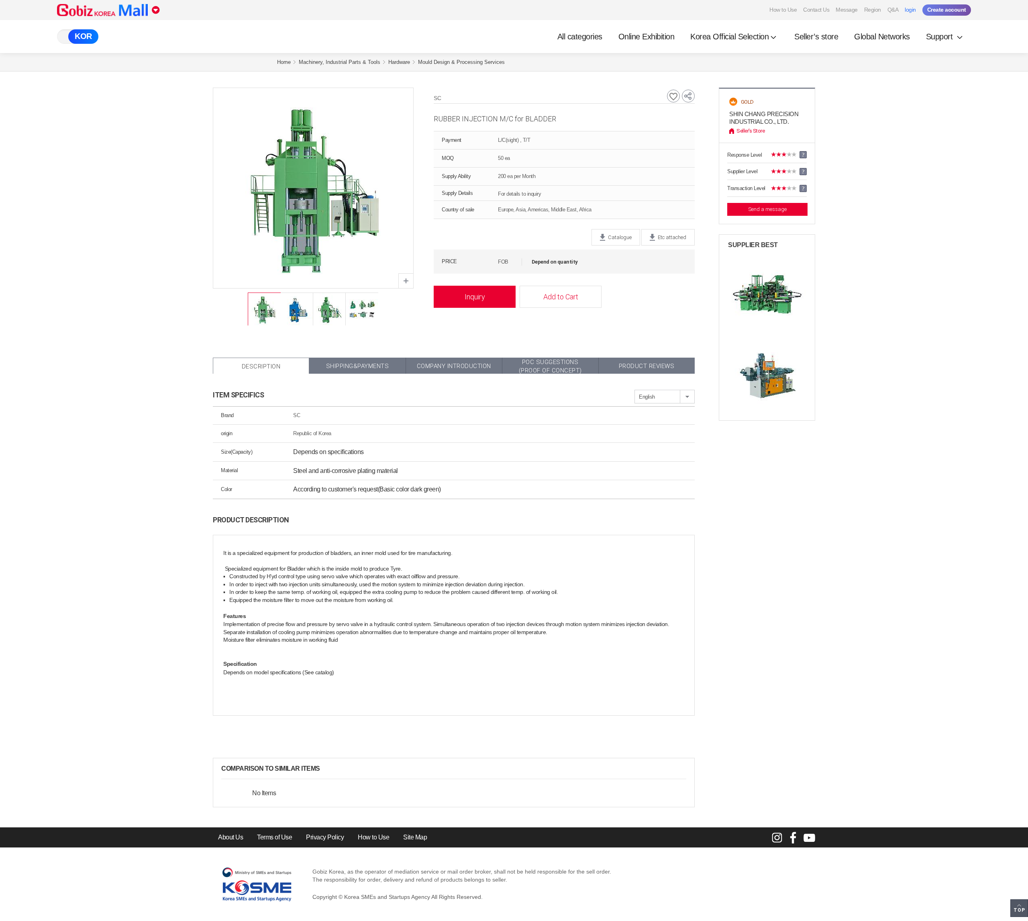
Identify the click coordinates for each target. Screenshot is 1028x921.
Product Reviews (647, 366)
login (910, 9)
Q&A (893, 9)
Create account (946, 9)
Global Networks (882, 36)
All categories (579, 36)
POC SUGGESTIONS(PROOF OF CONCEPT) (550, 366)
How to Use (783, 9)
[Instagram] (777, 837)
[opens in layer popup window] (406, 281)
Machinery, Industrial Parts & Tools (339, 62)
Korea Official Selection (729, 36)
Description (261, 366)
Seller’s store (816, 36)
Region (872, 9)
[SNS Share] (688, 96)
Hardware (399, 62)
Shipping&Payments (357, 366)
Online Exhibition (646, 36)
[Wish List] (673, 96)
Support (940, 36)
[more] (326, 768)
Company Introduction (454, 366)
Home (284, 62)
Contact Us (816, 9)
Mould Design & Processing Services (461, 62)
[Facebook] (793, 837)
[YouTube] (809, 837)
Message (847, 9)
